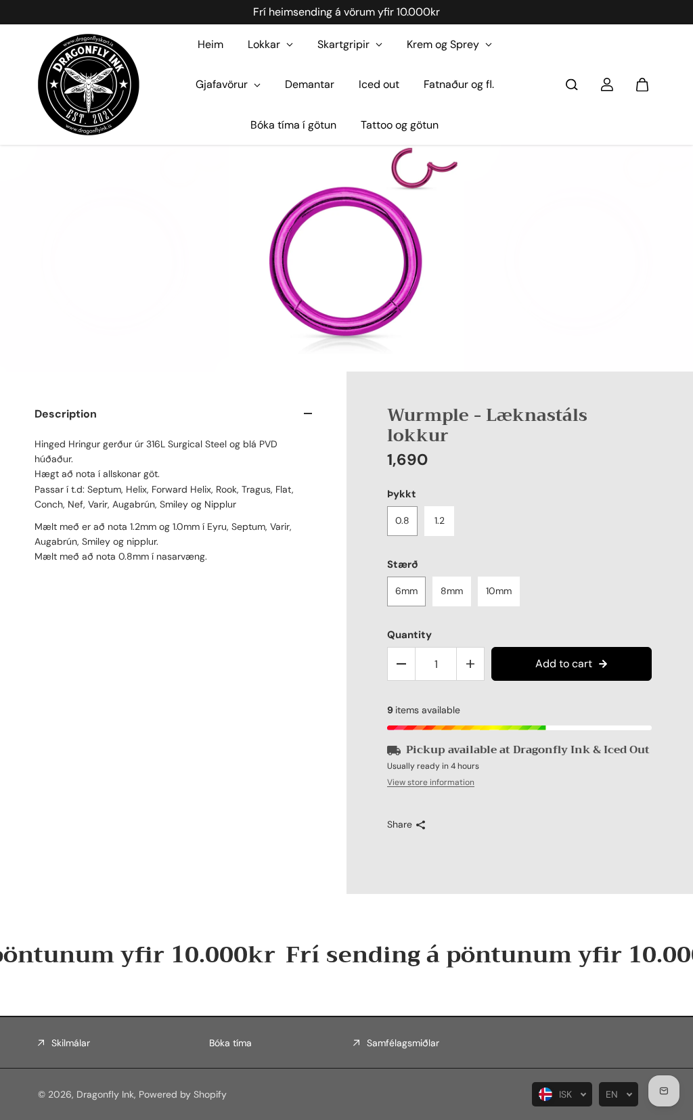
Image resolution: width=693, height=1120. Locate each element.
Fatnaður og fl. (459, 84)
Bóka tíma (230, 1043)
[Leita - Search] (572, 84)
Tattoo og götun (400, 125)
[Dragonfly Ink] (88, 84)
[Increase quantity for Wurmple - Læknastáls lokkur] (470, 664)
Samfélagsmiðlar (403, 1043)
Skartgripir (344, 44)
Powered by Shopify (183, 1094)
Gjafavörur (223, 84)
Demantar (309, 84)
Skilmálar (70, 1043)
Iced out (379, 84)
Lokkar (265, 44)
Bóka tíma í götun (293, 125)
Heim (210, 44)
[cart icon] (642, 84)
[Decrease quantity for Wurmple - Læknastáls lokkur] (401, 664)
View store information (430, 782)
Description (66, 414)
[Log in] (607, 84)
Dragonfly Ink (105, 1094)
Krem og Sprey (444, 44)
